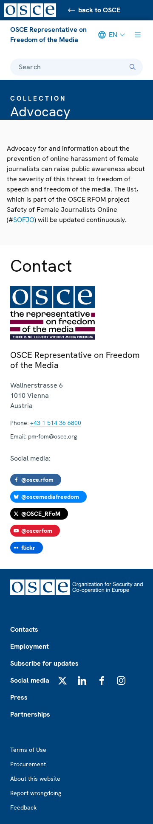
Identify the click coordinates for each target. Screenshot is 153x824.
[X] (62, 680)
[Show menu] (137, 34)
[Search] (132, 67)
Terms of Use (28, 750)
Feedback (23, 807)
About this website (35, 778)
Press (19, 697)
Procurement (28, 764)
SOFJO (23, 219)
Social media (29, 680)
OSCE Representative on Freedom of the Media (48, 34)
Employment (29, 646)
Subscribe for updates (44, 663)
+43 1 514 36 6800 (55, 423)
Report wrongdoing (35, 793)
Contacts (24, 629)
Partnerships (30, 714)
